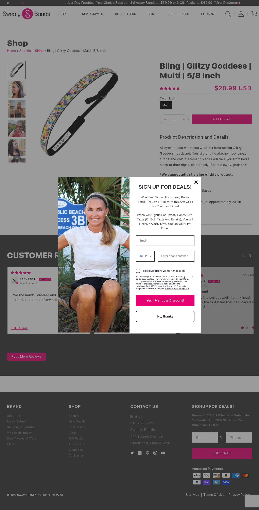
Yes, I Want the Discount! (165, 300)
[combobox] (145, 256)
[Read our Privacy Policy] (192, 277)
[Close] (196, 182)
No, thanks (165, 316)
